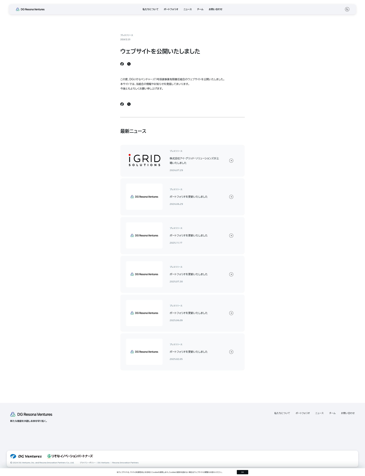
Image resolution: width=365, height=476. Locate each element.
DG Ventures (104, 462)
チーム (200, 9)
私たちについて (151, 9)
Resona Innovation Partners (125, 462)
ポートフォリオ (171, 9)
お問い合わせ (215, 9)
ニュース (187, 9)
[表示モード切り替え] (347, 9)
